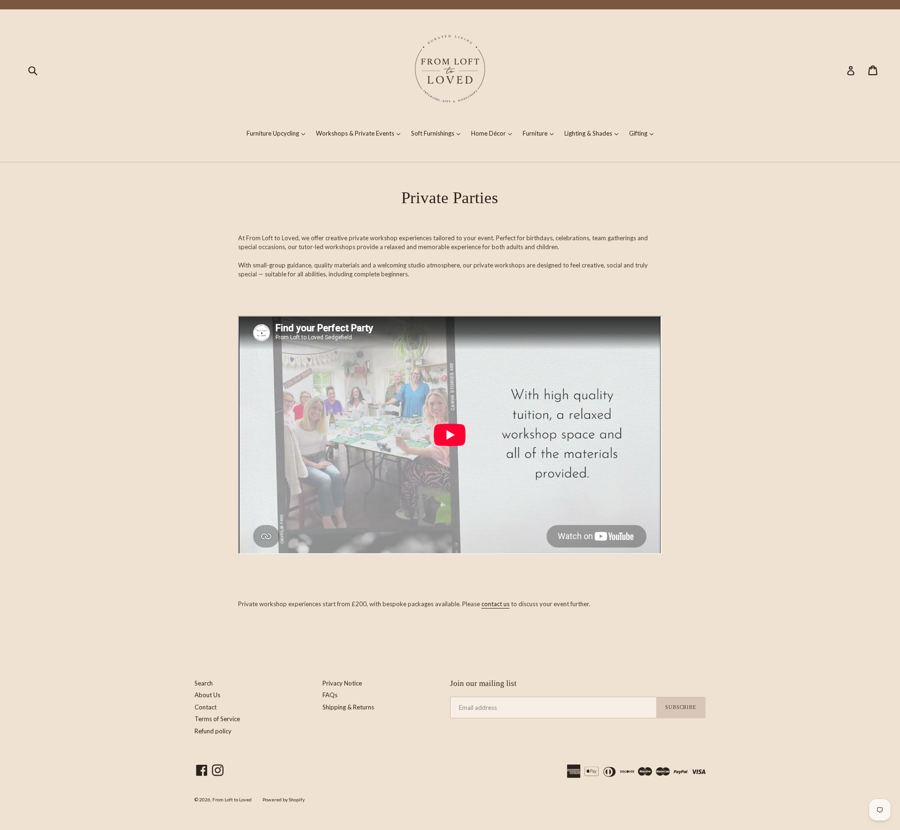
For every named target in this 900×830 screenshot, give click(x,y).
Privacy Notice (342, 683)
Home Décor (494, 133)
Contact (206, 707)
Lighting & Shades (593, 133)
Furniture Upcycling (278, 133)
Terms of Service (217, 719)
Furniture (540, 133)
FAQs (330, 695)
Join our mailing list (483, 683)
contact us (495, 604)
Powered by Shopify (283, 799)
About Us (207, 695)
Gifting (643, 133)
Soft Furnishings (438, 133)
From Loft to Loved (232, 799)
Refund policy (213, 731)
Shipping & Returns (348, 707)
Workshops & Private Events (360, 133)
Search (204, 683)
